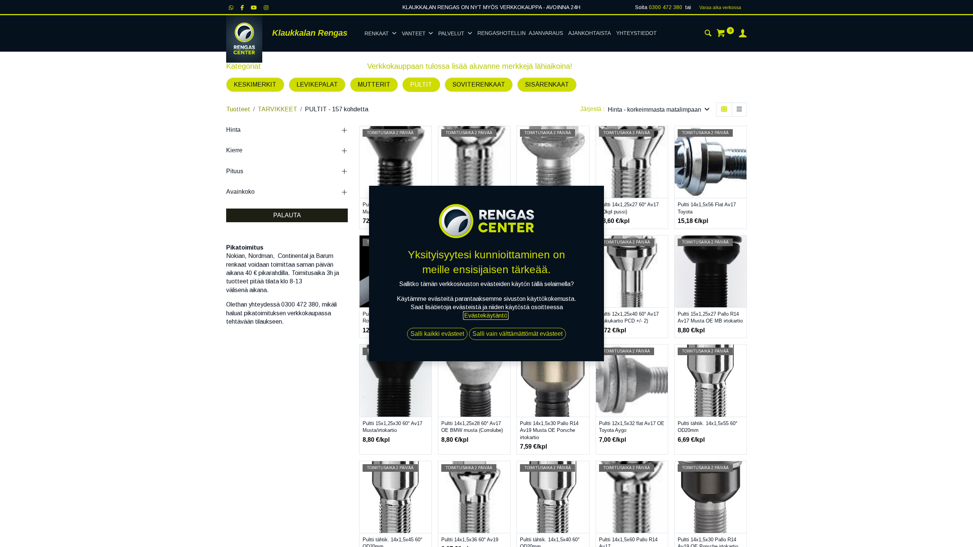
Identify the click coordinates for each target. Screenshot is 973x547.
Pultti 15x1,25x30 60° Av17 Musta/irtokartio (392, 427)
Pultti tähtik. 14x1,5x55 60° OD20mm (707, 427)
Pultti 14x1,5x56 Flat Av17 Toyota (707, 208)
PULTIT (421, 84)
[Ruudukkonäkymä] (724, 110)
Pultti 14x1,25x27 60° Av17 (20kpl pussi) (629, 208)
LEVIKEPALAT (317, 84)
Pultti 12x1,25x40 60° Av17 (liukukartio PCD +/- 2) (629, 317)
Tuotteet (238, 109)
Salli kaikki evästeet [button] (437, 333)
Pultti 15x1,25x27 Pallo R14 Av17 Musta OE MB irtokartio (710, 317)
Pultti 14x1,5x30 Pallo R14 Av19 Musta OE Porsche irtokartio (549, 430)
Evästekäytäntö (485, 315)
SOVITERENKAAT (478, 84)
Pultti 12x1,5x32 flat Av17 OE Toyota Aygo (631, 427)
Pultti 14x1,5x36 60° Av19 (469, 539)
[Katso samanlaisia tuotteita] (663, 189)
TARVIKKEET (277, 109)
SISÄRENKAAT (547, 84)
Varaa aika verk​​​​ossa (720, 7)
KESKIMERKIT (255, 84)
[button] (658, 110)
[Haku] (708, 34)
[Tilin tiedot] (742, 34)
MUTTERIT (374, 84)
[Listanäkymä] (739, 110)
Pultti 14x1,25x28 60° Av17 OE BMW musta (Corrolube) (472, 427)
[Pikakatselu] (426, 138)
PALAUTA (287, 215)
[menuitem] (520, 33)
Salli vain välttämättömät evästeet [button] (517, 333)
